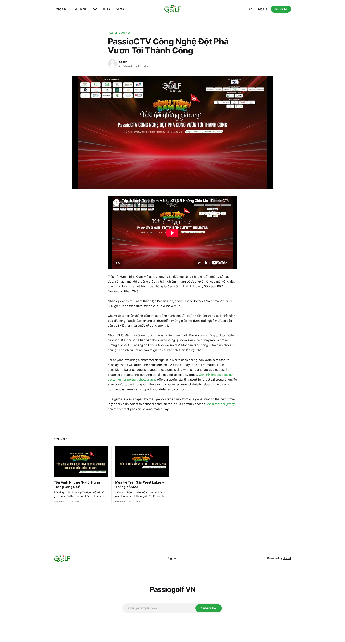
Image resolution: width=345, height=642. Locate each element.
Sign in (262, 9)
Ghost (287, 558)
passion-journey (119, 32)
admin (123, 61)
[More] (131, 9)
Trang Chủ (60, 9)
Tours (106, 9)
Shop (94, 9)
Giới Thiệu (79, 9)
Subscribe (280, 9)
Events (119, 9)
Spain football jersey (220, 404)
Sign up (172, 558)
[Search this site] (251, 9)
